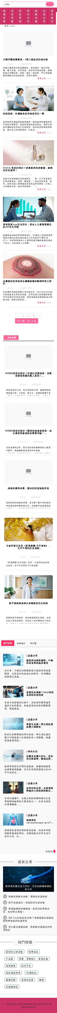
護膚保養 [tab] (4, 16)
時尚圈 (33, 643)
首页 (7, 25)
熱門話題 (7, 643)
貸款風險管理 (13, 972)
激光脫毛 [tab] (52, 16)
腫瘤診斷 (11, 979)
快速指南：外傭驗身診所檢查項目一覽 (23, 114)
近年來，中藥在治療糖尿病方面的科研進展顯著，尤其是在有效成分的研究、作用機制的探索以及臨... (28, 673)
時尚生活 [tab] (28, 16)
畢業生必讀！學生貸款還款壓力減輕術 (39, 725)
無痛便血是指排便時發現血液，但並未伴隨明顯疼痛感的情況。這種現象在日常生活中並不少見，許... (28, 833)
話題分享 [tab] (44, 16)
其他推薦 (11, 338)
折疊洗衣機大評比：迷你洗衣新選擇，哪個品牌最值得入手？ (39, 759)
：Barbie (21, 612)
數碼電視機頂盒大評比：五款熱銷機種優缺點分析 (28, 888)
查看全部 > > (44, 78)
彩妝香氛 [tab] (20, 16)
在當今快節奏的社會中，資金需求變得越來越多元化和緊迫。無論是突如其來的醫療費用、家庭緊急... (28, 705)
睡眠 (41, 979)
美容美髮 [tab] (12, 16)
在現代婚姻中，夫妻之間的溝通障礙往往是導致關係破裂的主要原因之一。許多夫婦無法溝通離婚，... (28, 801)
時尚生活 (33, 751)
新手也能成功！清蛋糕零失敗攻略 (27, 902)
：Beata (21, 384)
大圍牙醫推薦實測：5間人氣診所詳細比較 (25, 59)
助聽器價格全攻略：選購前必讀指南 (28, 896)
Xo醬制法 (31, 972)
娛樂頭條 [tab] (36, 16)
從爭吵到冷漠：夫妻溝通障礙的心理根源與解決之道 (39, 790)
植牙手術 (26, 965)
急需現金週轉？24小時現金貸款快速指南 (40, 693)
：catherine (21, 442)
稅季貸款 (33, 951)
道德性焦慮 (27, 979)
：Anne (21, 497)
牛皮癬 (9, 958)
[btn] (50, 4)
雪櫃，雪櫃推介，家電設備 (33, 958)
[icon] (54, 851)
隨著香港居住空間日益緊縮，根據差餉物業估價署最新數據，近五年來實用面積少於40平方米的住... (28, 769)
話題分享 (33, 655)
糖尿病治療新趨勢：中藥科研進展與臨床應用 (39, 661)
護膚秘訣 (21, 643)
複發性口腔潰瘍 (14, 951)
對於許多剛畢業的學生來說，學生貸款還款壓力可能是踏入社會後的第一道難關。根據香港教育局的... (28, 737)
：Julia (8, 63)
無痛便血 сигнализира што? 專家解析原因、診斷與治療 (39, 823)
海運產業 (11, 965)
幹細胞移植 (12, 986)
